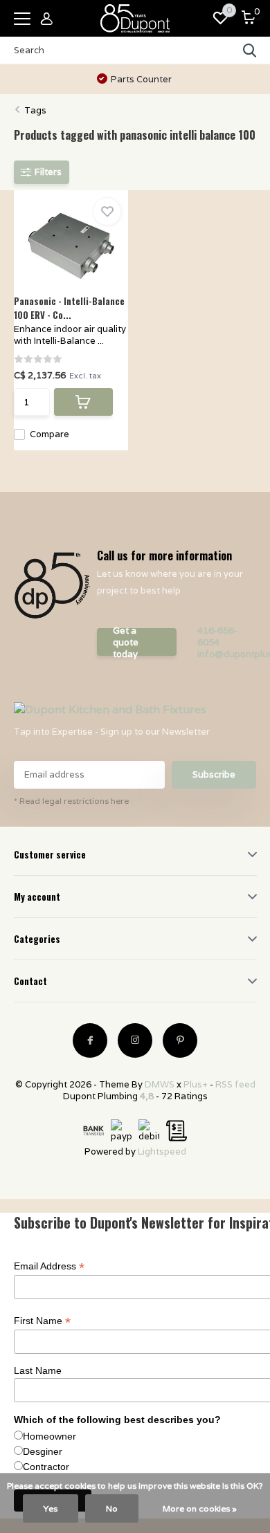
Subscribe (213, 774)
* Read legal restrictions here (71, 801)
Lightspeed (162, 1151)
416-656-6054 (217, 636)
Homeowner (49, 1436)
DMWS (159, 1084)
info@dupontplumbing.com (227, 654)
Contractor (46, 1466)
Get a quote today (125, 642)
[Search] (250, 50)
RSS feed (235, 1084)
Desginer (42, 1451)
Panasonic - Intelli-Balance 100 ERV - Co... (69, 308)
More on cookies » (200, 1508)
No (112, 1508)
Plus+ (195, 1084)
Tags (35, 110)
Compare (49, 434)
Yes (50, 1508)
